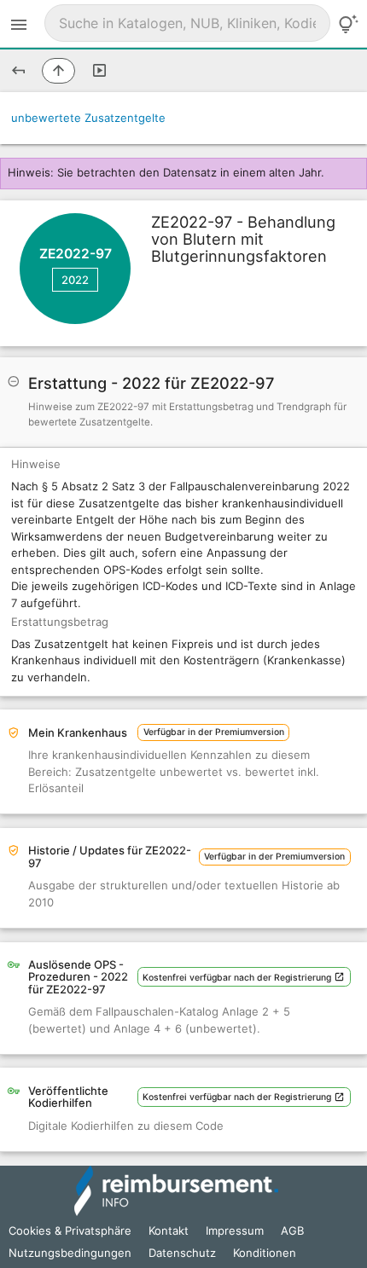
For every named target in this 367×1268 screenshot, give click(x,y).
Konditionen (264, 1252)
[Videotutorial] (99, 71)
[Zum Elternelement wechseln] (58, 71)
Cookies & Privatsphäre (70, 1230)
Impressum (235, 1230)
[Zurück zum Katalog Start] (18, 71)
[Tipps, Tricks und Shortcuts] (348, 24)
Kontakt (169, 1230)
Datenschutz (182, 1252)
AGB (292, 1230)
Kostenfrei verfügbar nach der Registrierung (238, 977)
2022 (75, 280)
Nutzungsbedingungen (70, 1252)
